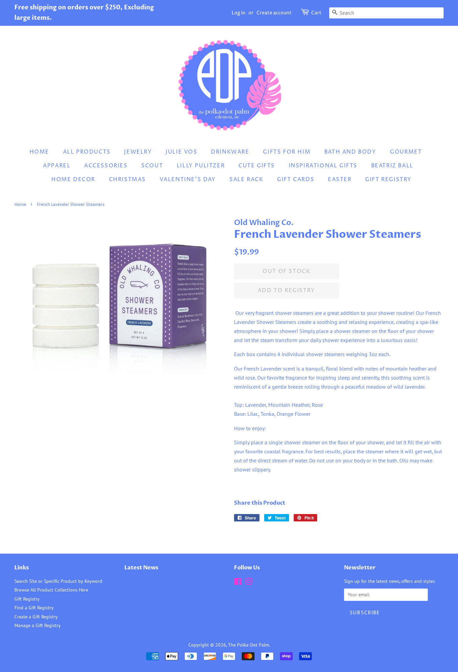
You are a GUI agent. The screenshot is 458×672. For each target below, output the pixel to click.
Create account (274, 13)
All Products (87, 152)
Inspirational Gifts (323, 165)
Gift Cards (295, 179)
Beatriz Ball (392, 165)
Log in (238, 13)
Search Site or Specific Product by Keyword (58, 581)
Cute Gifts (256, 165)
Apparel (56, 165)
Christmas (127, 179)
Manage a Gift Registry (37, 625)
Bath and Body (350, 152)
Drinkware (230, 152)
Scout (152, 165)
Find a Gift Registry (34, 608)
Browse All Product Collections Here (51, 590)
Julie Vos (181, 152)
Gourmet (406, 152)
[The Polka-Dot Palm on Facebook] (238, 583)
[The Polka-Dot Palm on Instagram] (248, 583)
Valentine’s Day (188, 179)
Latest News (141, 567)
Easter (340, 179)
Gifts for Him (286, 152)
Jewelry (138, 152)
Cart (316, 13)
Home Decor (73, 179)
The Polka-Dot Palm (248, 645)
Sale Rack (246, 179)
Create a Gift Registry (36, 617)
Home (39, 152)
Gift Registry (388, 179)
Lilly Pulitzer (201, 165)
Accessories (106, 165)
